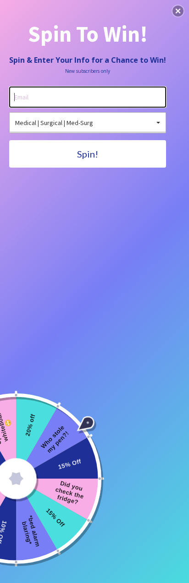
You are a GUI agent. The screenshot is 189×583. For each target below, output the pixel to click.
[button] (177, 10)
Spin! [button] (87, 153)
